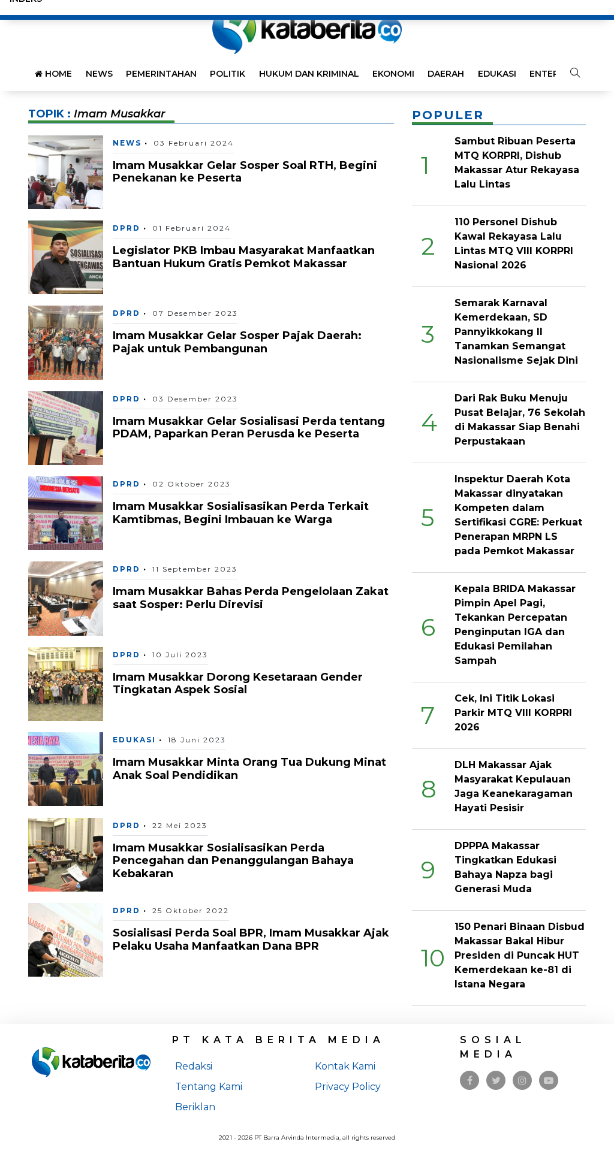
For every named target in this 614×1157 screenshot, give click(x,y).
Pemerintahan (161, 73)
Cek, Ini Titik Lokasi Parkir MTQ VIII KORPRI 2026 (513, 713)
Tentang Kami (208, 1086)
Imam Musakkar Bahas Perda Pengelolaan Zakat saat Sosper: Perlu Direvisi (251, 598)
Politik (227, 73)
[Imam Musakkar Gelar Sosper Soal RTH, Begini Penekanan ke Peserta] (65, 171)
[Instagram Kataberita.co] (522, 1080)
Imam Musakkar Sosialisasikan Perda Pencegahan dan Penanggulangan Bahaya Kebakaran (233, 860)
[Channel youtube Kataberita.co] (548, 1080)
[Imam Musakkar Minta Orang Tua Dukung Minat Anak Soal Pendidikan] (65, 768)
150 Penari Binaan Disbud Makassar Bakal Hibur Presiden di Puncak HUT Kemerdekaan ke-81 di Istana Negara (520, 955)
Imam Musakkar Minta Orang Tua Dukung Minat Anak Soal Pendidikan (249, 769)
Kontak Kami (345, 1066)
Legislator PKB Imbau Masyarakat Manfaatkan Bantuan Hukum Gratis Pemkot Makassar (244, 257)
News (99, 73)
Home (57, 73)
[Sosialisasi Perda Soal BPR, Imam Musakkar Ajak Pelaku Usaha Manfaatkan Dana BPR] (65, 939)
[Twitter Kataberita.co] (496, 1080)
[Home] (307, 29)
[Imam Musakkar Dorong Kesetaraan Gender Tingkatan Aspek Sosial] (65, 683)
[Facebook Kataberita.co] (469, 1080)
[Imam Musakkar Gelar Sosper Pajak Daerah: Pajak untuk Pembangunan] (65, 342)
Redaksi (193, 1066)
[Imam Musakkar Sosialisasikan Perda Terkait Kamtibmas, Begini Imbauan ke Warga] (65, 512)
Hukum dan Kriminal (309, 73)
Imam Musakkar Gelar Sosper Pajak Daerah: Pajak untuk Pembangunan (237, 342)
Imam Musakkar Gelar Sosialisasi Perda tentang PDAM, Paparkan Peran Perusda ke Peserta (249, 428)
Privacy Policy (348, 1086)
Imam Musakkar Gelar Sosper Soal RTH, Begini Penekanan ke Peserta (245, 172)
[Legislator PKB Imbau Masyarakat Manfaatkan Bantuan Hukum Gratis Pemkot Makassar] (65, 256)
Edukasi (497, 73)
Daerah (446, 73)
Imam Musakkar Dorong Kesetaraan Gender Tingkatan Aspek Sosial (238, 683)
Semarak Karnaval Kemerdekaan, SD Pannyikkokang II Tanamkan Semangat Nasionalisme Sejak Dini (516, 331)
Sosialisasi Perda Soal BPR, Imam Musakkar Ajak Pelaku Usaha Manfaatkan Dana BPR (251, 939)
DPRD (126, 227)
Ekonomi (393, 73)
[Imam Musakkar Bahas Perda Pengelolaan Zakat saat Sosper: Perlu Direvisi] (65, 597)
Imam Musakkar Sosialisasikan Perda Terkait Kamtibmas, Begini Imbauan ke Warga (241, 513)
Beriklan (195, 1107)
